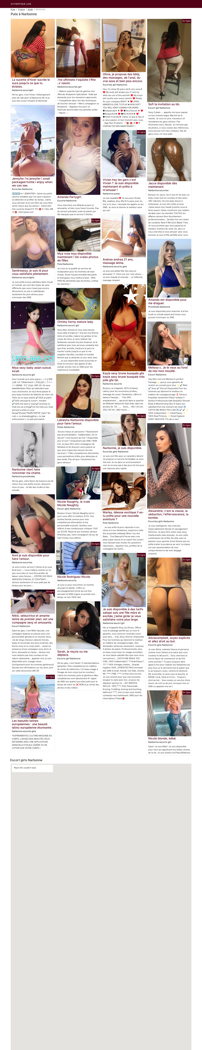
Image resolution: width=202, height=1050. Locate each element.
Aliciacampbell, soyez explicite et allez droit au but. (169, 639)
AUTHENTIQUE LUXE (21, 4)
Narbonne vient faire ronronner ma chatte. (26, 471)
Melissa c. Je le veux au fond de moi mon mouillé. (168, 369)
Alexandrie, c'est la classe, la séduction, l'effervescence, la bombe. (168, 514)
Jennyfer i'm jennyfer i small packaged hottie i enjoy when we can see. (32, 182)
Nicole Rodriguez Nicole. (74, 576)
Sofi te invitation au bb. (164, 104)
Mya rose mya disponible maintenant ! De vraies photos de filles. (77, 257)
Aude (30, 9)
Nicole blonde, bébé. (162, 738)
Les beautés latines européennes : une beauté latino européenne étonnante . (32, 724)
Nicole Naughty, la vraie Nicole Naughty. (73, 503)
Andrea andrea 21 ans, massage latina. (118, 261)
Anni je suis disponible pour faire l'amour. (30, 557)
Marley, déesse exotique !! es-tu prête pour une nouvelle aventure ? (123, 516)
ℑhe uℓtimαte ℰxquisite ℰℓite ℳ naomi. (76, 81)
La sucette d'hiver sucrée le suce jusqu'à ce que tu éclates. (31, 83)
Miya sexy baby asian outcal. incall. (32, 369)
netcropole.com (26, 212)
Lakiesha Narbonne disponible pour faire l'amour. (78, 421)
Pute (13, 9)
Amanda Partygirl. (69, 197)
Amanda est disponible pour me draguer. (167, 301)
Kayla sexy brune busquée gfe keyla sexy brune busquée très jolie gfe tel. (124, 377)
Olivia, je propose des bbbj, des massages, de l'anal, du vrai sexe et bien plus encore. (123, 77)
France (21, 9)
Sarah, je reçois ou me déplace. (72, 653)
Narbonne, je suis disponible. (122, 448)
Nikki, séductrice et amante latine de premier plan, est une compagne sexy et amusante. (32, 619)
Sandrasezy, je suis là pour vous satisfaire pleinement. (30, 272)
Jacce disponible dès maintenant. (162, 185)
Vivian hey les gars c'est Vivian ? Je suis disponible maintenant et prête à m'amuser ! (121, 185)
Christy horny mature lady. (75, 321)
